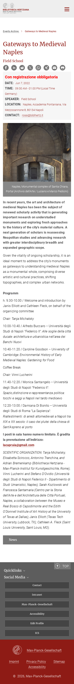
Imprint (14, 661)
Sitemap (59, 661)
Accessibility (37, 613)
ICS (37, 632)
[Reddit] (22, 68)
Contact (37, 585)
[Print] (63, 68)
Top (65, 566)
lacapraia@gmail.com (18, 445)
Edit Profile (37, 623)
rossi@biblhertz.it (32, 115)
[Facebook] (6, 68)
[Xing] (46, 68)
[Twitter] (30, 68)
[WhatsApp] (38, 68)
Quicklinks (13, 570)
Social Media (15, 577)
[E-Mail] (54, 68)
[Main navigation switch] (67, 9)
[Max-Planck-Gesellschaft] (19, 650)
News (13, 540)
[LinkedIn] (14, 68)
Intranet (37, 594)
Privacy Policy (36, 661)
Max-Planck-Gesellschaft (37, 604)
